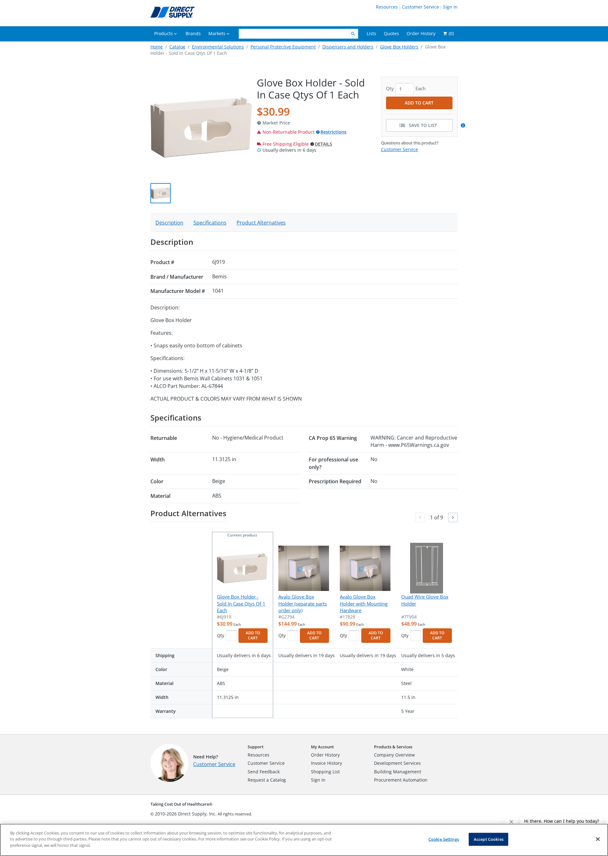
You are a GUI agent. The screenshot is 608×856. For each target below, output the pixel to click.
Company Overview (394, 755)
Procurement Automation (401, 780)
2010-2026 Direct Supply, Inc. (186, 814)
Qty (220, 635)
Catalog (177, 47)
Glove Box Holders (399, 47)
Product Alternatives (261, 222)
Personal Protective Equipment (283, 47)
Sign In (450, 7)
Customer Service (420, 7)
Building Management (397, 772)
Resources (387, 7)
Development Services (397, 763)
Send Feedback (264, 772)
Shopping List (325, 772)
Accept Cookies (489, 839)
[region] (304, 840)
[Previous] (420, 517)
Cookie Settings (443, 839)
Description (169, 222)
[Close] (598, 839)
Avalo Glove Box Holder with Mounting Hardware (364, 603)
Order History (325, 755)
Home (156, 47)
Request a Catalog (267, 780)
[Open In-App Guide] (464, 125)
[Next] (453, 517)
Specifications (209, 222)
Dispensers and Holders (347, 47)
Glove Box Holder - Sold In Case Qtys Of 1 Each (241, 603)
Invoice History (326, 763)
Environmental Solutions (218, 47)
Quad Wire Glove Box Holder (424, 599)
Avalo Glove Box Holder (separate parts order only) (302, 603)
